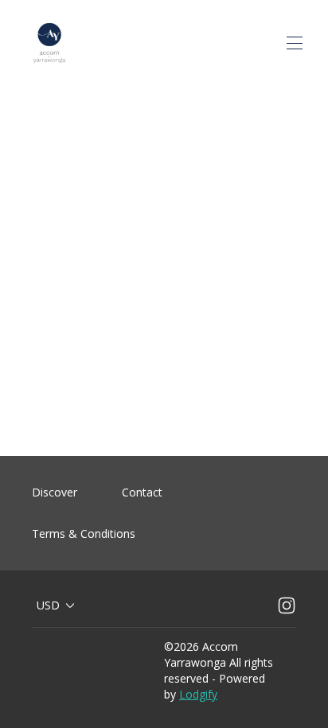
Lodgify (198, 694)
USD (48, 605)
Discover (54, 492)
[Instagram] (286, 605)
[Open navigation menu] (295, 43)
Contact (142, 492)
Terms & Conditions (83, 533)
